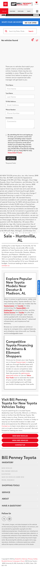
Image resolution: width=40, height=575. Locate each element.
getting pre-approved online (18, 374)
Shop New (12, 11)
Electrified (6, 474)
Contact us (6, 426)
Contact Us (20, 445)
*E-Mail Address (11, 101)
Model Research (8, 480)
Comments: (9, 118)
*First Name (9, 85)
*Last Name (9, 93)
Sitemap (24, 559)
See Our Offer (30, 23)
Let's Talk (11, 158)
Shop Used (20, 11)
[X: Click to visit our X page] (4, 519)
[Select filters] (32, 40)
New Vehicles (7, 468)
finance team (21, 362)
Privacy (30, 559)
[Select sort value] (36, 40)
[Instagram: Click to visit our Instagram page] (9, 519)
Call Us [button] (4, 11)
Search (31, 31)
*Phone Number (11, 109)
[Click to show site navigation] (37, 11)
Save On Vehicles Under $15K (13, 477)
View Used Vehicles (20, 440)
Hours (22, 561)
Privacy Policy (12, 152)
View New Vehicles (20, 436)
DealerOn (18, 559)
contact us (5, 265)
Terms (20, 152)
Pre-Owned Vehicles (10, 471)
